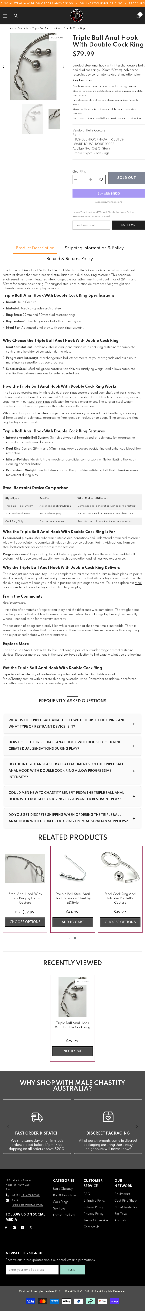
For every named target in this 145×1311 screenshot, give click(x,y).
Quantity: (79, 171)
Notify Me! (128, 225)
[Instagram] (14, 1227)
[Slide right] (136, 1126)
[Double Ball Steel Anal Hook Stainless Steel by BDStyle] (72, 868)
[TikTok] (22, 1227)
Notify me (72, 1051)
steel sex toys (65, 654)
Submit (72, 1270)
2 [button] (75, 938)
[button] (3, 66)
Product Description (35, 248)
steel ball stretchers (17, 547)
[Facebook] (6, 1227)
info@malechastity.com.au (27, 1205)
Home (9, 28)
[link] (101, 179)
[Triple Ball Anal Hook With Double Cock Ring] (72, 997)
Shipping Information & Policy (94, 248)
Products (22, 28)
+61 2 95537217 (30, 1195)
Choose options (25, 922)
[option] (33, 66)
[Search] (16, 15)
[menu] (5, 16)
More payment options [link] (108, 202)
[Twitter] (31, 1227)
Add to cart (73, 922)
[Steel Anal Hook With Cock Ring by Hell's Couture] (25, 868)
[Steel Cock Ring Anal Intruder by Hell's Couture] (120, 868)
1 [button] (70, 938)
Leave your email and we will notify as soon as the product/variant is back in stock (103, 214)
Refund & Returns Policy (69, 259)
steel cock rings (39, 401)
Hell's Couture (95, 130)
